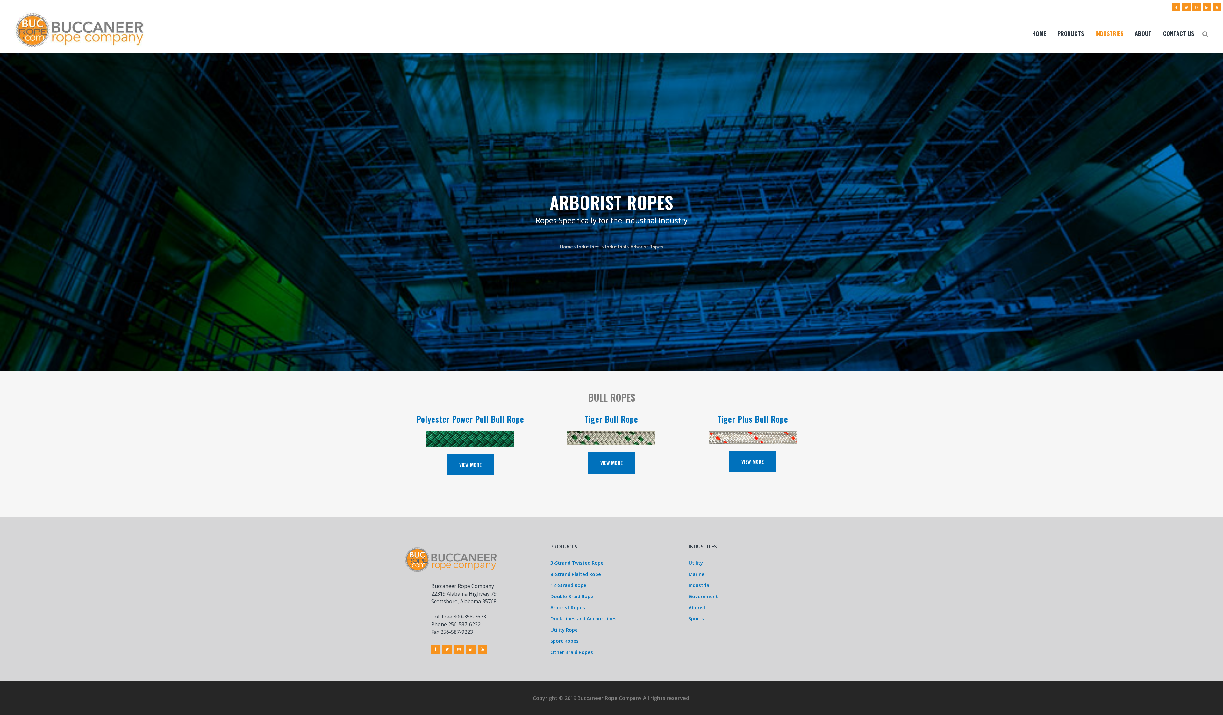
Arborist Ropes (567, 607)
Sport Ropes (564, 641)
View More (470, 464)
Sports (696, 618)
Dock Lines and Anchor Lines (583, 618)
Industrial (615, 247)
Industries (588, 247)
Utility (696, 563)
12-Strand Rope (568, 585)
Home (566, 247)
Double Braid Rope (571, 596)
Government (703, 596)
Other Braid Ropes (571, 652)
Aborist (697, 607)
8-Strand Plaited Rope (575, 574)
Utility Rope (564, 629)
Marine (696, 574)
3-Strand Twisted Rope (577, 563)
